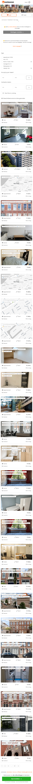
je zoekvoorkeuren (12, 26)
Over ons (15, 772)
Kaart (24, 15)
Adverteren (9, 772)
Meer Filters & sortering (10, 93)
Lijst (9, 15)
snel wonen (3, 772)
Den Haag (16, 19)
